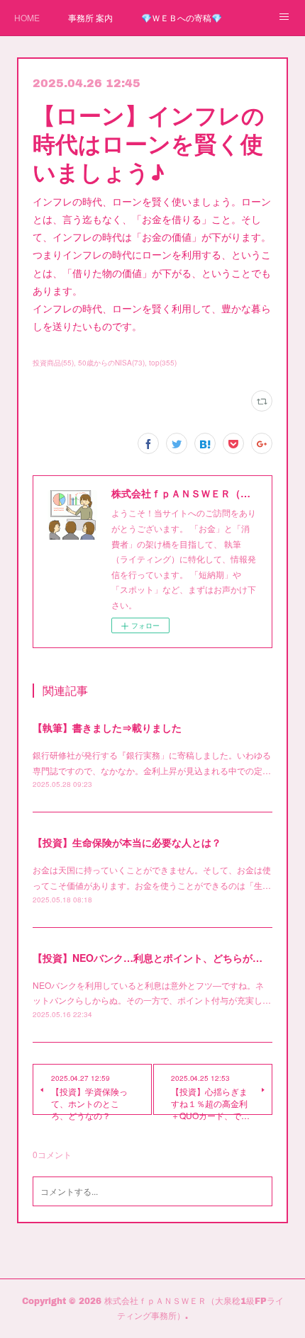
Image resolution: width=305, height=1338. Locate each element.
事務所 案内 (90, 17)
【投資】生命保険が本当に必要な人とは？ (127, 842)
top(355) (163, 363)
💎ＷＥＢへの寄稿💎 (181, 17)
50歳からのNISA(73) (111, 363)
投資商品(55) (53, 363)
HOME (27, 17)
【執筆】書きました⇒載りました (107, 727)
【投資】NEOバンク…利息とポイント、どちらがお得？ (157, 958)
